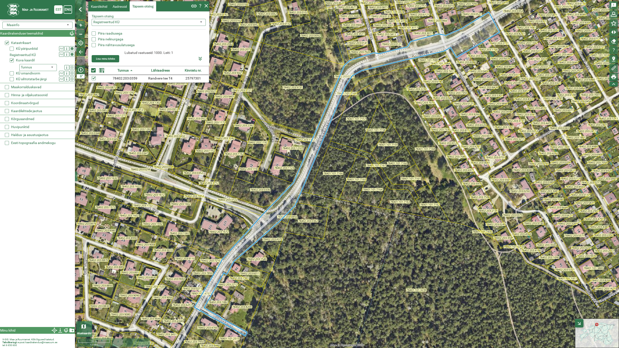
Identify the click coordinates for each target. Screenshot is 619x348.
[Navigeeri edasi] (80, 61)
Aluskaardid (84, 333)
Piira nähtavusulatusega (116, 45)
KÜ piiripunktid (27, 49)
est (58, 9)
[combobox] (149, 22)
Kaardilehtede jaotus (26, 111)
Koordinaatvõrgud (25, 103)
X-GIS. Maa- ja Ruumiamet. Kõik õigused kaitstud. (28, 339)
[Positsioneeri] (80, 43)
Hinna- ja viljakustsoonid (29, 95)
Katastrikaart (21, 43)
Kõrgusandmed (22, 119)
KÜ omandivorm (28, 73)
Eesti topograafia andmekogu (33, 143)
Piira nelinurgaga (110, 39)
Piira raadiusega (110, 33)
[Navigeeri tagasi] (80, 52)
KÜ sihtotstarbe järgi (31, 79)
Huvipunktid (20, 127)
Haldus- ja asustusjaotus (29, 135)
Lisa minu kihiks (105, 58)
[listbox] (38, 67)
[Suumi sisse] (80, 25)
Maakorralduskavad (26, 87)
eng (68, 9)
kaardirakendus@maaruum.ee (41, 342)
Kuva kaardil (25, 60)
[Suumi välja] (80, 34)
